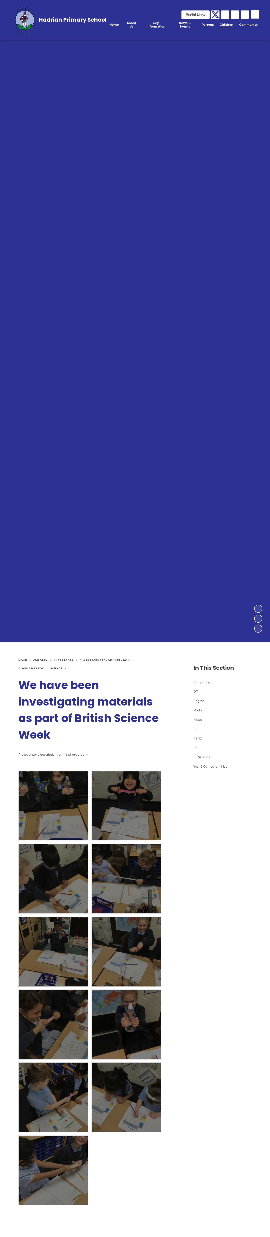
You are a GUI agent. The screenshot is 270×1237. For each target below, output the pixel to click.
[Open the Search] (245, 14)
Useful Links (195, 14)
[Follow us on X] (215, 14)
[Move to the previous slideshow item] (258, 619)
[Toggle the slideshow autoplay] (258, 629)
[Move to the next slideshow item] (258, 609)
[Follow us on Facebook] (225, 14)
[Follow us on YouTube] (235, 14)
